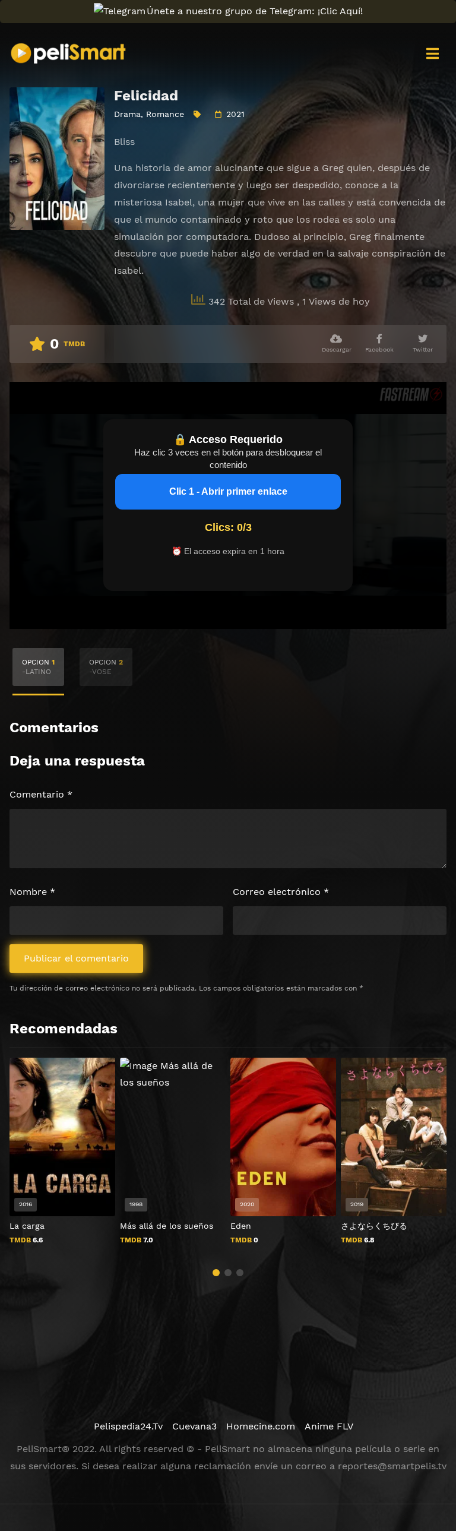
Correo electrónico (281, 891)
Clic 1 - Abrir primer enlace (228, 491)
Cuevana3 (194, 1426)
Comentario (41, 794)
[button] (216, 1272)
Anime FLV (329, 1426)
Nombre (32, 891)
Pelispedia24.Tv (128, 1426)
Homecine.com (260, 1426)
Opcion (38, 667)
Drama (127, 114)
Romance (165, 114)
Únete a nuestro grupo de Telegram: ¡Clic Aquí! (255, 11)
